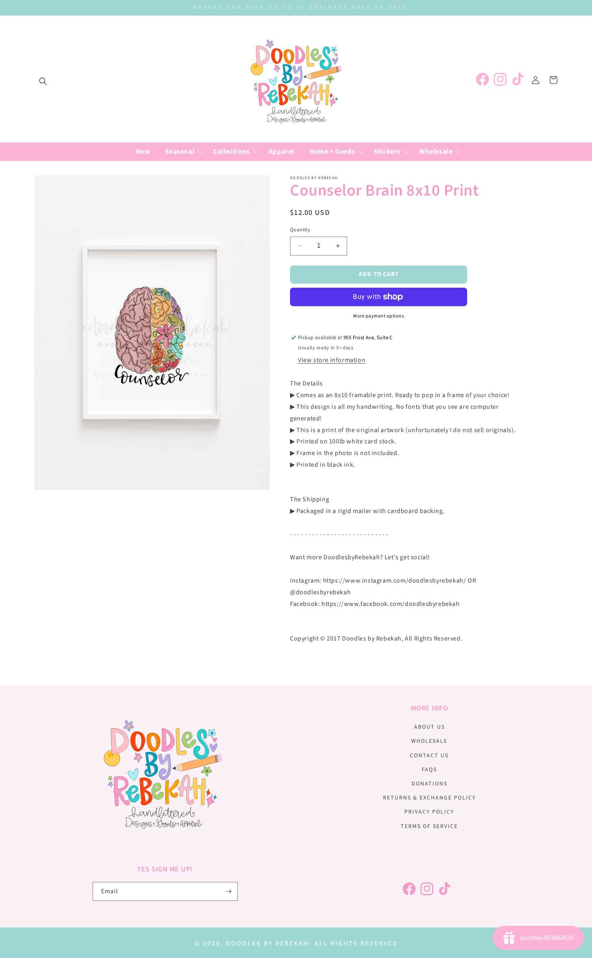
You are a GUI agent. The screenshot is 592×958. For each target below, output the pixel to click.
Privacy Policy (429, 812)
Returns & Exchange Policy (429, 798)
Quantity (300, 229)
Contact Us (429, 756)
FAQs (429, 770)
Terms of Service (429, 826)
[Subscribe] (228, 891)
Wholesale (429, 741)
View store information (331, 360)
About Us (429, 727)
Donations (429, 784)
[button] (43, 81)
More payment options (378, 316)
